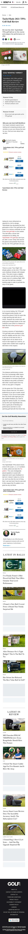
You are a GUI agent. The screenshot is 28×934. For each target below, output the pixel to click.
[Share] (3, 39)
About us (14, 889)
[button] (14, 159)
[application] (14, 295)
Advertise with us (14, 909)
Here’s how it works (19, 43)
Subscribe (18, 2)
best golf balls (10, 231)
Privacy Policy (13, 436)
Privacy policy (14, 899)
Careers (14, 907)
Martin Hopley (12, 140)
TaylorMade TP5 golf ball (10, 237)
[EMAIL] (15, 534)
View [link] (19, 161)
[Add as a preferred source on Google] (14, 920)
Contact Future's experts (14, 892)
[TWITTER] (12, 534)
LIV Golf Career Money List (17, 7)
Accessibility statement (14, 902)
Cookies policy (14, 904)
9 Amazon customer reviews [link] (15, 152)
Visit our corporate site (19, 927)
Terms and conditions (14, 897)
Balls (10, 15)
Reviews (4, 15)
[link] (6, 159)
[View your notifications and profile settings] (10, 2)
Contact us (14, 894)
